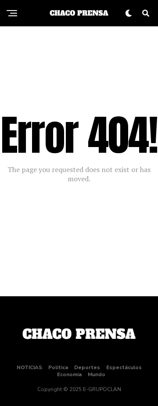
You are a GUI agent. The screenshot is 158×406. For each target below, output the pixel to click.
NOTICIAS (29, 367)
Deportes (87, 367)
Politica (58, 367)
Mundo (96, 374)
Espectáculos (124, 367)
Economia (69, 374)
